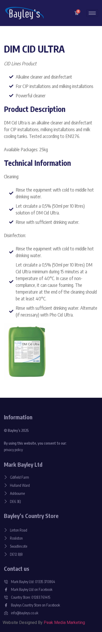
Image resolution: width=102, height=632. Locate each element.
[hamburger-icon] (92, 13)
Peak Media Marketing (64, 622)
